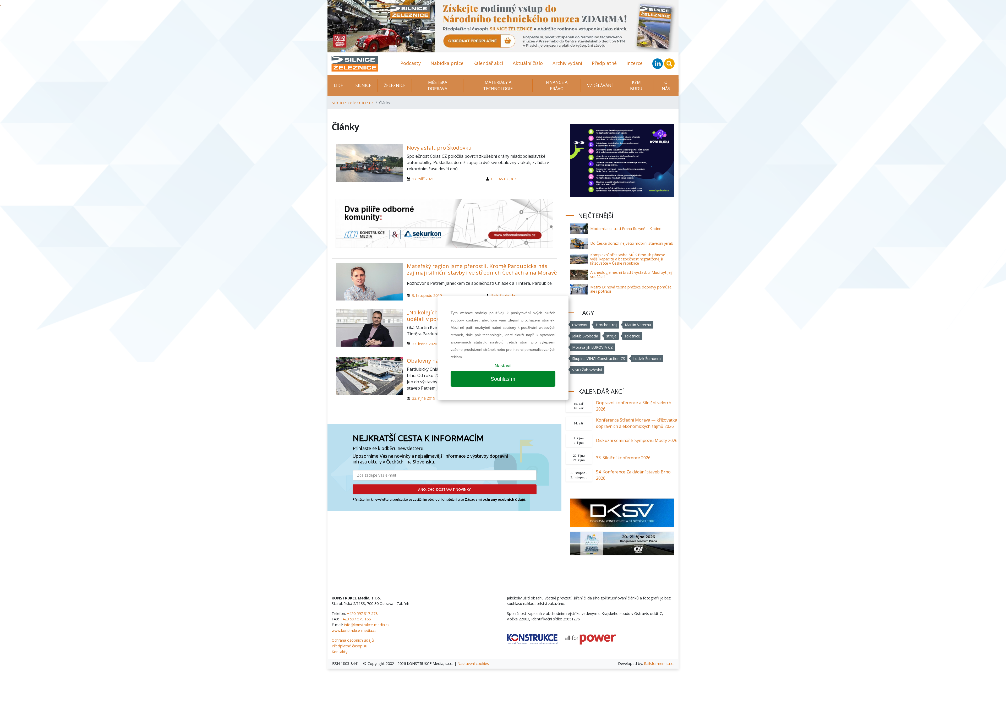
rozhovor (580, 324)
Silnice (363, 85)
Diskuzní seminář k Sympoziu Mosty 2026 (636, 440)
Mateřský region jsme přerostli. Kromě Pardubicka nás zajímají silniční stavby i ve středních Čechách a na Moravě (482, 269)
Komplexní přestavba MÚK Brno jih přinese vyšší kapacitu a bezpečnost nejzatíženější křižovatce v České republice (627, 259)
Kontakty (339, 651)
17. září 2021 (423, 178)
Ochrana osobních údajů (353, 640)
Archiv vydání (567, 63)
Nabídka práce (446, 63)
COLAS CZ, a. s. (504, 178)
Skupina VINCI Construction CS (598, 358)
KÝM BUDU (636, 85)
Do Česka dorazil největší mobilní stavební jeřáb (631, 243)
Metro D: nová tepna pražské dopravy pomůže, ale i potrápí (631, 289)
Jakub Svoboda (585, 336)
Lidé (338, 85)
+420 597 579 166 (355, 618)
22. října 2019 (423, 398)
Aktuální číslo (528, 63)
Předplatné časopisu (349, 645)
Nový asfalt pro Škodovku (439, 147)
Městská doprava (437, 85)
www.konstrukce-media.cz (354, 630)
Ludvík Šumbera (647, 358)
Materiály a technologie (498, 85)
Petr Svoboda (503, 295)
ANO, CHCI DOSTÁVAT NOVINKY (444, 489)
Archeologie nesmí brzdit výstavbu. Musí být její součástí (631, 274)
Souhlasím (503, 379)
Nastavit (503, 365)
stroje (611, 336)
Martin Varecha (638, 324)
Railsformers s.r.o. (659, 663)
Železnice (395, 85)
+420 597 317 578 (362, 613)
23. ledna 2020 (424, 343)
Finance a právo (556, 85)
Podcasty (410, 63)
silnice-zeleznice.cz (353, 102)
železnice (632, 336)
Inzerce (634, 63)
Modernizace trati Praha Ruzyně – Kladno (625, 228)
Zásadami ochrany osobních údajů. (495, 499)
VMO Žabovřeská (587, 369)
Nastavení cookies (473, 663)
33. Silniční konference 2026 (623, 458)
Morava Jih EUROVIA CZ (592, 347)
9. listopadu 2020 (427, 295)
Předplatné (604, 63)
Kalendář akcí (488, 63)
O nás (666, 85)
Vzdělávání (600, 85)
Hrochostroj (606, 324)
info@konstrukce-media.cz (366, 624)
